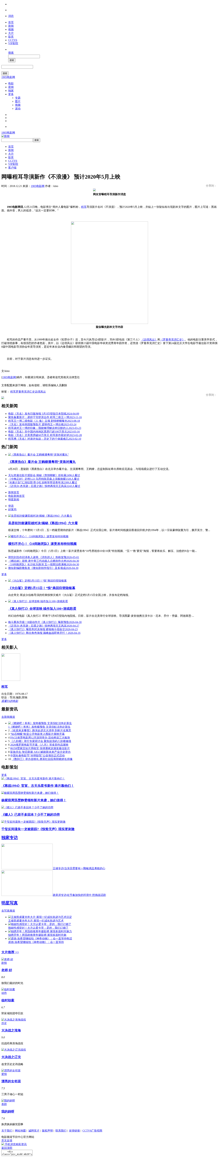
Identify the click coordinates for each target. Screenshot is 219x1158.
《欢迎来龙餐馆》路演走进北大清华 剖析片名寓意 (40, 730)
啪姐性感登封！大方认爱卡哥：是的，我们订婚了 (38, 927)
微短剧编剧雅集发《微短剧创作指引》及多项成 (43, 568)
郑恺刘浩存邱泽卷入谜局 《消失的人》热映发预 (43, 557)
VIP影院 (13, 43)
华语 (11, 505)
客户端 (12, 167)
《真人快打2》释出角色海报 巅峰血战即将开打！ (44, 632)
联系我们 (60, 1130)
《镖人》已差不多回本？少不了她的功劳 (30, 814)
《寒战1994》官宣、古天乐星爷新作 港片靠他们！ (37, 785)
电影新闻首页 (16, 495)
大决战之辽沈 (11, 1057)
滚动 (18, 108)
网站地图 (20, 1130)
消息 (11, 16)
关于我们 (6, 1130)
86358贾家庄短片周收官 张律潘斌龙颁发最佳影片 (40, 748)
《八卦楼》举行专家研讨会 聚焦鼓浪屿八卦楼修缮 (40, 741)
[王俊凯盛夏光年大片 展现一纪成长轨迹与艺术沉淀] (40, 917)
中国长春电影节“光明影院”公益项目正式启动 (37, 755)
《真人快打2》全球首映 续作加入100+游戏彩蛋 (42, 608)
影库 (11, 36)
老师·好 (6, 970)
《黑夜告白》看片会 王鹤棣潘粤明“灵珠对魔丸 (42, 462)
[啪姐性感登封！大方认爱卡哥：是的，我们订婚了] (39, 924)
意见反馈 (6, 1140)
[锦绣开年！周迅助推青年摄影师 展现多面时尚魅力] (40, 931)
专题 (18, 97)
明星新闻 (13, 499)
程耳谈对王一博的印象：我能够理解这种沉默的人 (44, 428)
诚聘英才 (33, 1130)
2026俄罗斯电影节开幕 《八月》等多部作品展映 (39, 744)
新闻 (11, 25)
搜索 (11, 52)
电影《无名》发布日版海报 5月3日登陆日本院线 (43, 413)
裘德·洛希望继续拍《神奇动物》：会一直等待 (36, 942)
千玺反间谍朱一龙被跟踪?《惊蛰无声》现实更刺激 (38, 829)
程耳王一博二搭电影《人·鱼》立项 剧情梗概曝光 (44, 420)
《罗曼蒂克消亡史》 (172, 339)
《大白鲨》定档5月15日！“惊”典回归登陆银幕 (41, 588)
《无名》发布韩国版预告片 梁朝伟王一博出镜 (42, 424)
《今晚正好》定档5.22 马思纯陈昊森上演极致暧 (43, 478)
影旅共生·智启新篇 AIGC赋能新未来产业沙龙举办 (40, 751)
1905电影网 (8, 77)
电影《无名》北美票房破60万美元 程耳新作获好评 (45, 435)
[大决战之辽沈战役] (13, 1049)
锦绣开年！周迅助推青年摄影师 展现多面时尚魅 (37, 934)
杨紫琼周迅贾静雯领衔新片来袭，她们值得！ (33, 800)
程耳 (84, 206)
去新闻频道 (8, 716)
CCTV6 (12, 40)
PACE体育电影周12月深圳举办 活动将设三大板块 (40, 737)
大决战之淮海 (11, 1030)
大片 (11, 33)
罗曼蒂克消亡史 (25, 391)
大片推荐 (10, 952)
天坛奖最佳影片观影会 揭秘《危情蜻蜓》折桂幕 (44, 475)
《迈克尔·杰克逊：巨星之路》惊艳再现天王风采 (44, 486)
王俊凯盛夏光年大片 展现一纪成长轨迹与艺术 (36, 920)
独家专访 (9, 837)
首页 (11, 22)
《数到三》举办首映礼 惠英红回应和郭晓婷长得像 (42, 759)
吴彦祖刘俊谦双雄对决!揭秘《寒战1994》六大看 (43, 523)
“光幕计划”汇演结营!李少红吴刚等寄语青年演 (42, 482)
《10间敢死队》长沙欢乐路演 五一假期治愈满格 (43, 564)
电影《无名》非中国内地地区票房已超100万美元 (44, 431)
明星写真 (9, 903)
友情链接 (74, 1130)
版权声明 (47, 1130)
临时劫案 (7, 1000)
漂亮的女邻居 (11, 1081)
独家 (11, 90)
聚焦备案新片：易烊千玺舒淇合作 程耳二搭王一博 (45, 417)
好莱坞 (12, 509)
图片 (18, 101)
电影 (11, 83)
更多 (11, 94)
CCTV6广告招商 (92, 1130)
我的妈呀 (7, 1111)
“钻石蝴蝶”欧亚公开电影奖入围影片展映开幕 (37, 734)
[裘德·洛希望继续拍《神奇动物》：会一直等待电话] (40, 938)
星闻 (11, 87)
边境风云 (40, 391)
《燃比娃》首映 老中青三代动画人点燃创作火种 (43, 560)
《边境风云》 (149, 339)
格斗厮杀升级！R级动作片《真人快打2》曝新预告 (45, 622)
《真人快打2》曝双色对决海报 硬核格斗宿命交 (43, 629)
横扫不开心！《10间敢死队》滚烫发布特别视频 (42, 544)
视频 (11, 29)
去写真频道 (8, 910)
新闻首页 (13, 492)
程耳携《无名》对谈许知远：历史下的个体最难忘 (44, 438)
